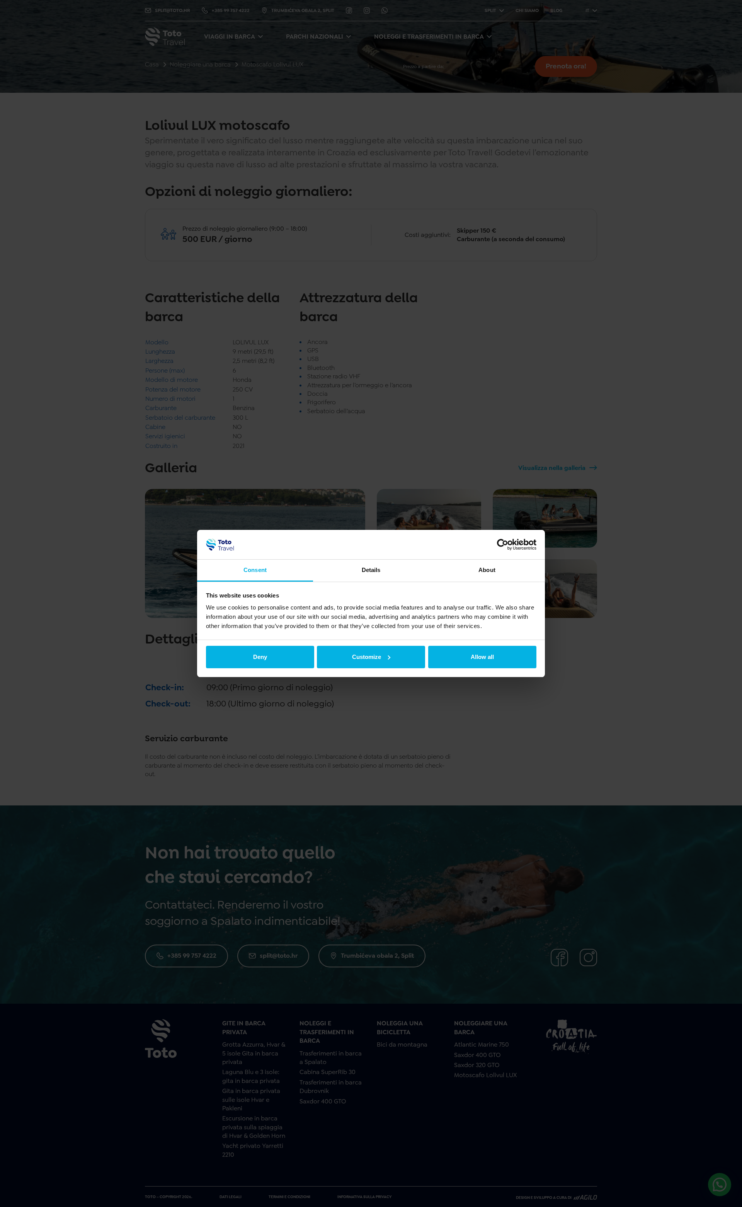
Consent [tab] (255, 570)
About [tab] (486, 570)
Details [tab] (371, 570)
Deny (260, 657)
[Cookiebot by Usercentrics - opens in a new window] (502, 544)
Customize (366, 657)
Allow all (482, 657)
